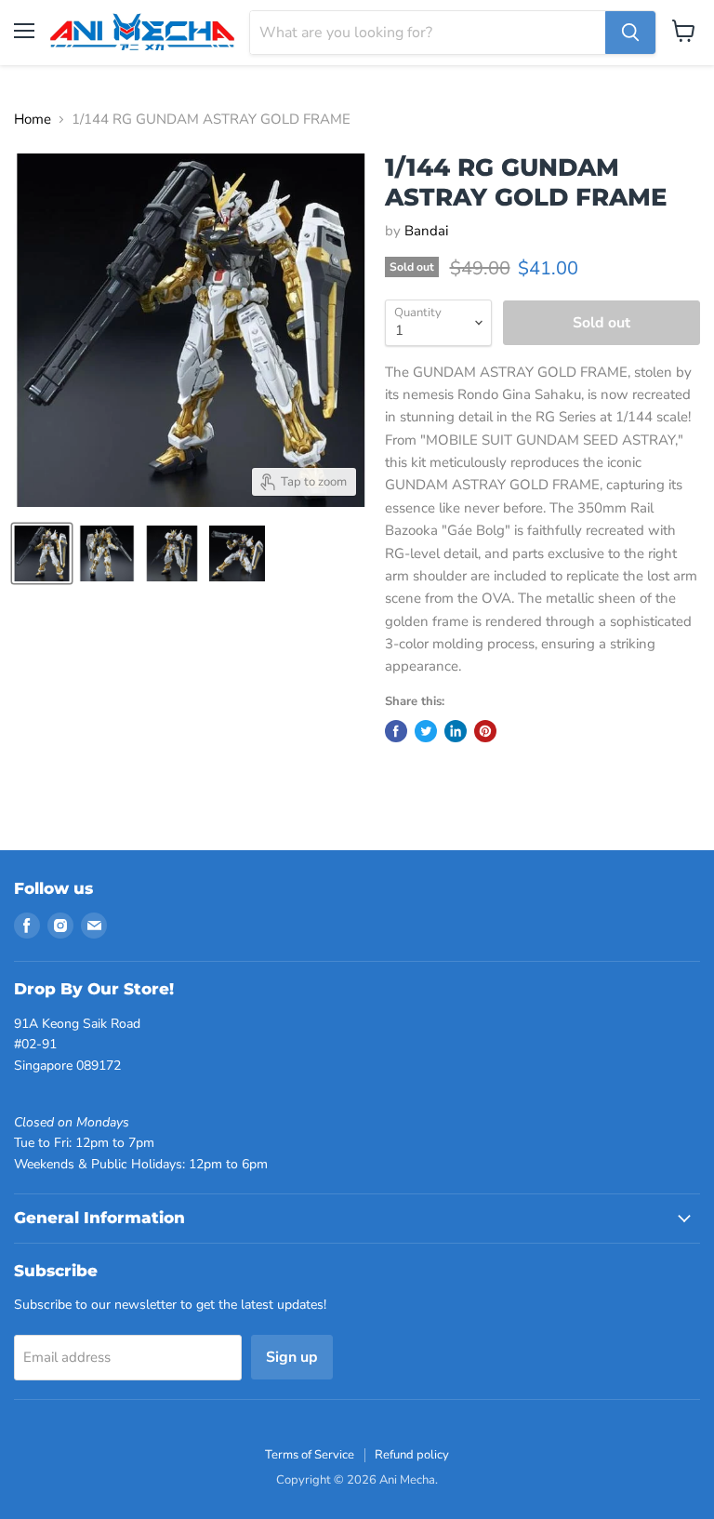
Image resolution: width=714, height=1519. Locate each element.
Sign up (292, 1357)
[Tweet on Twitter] (426, 731)
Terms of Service (309, 1454)
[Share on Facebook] (396, 731)
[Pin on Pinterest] (485, 731)
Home (32, 119)
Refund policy (412, 1454)
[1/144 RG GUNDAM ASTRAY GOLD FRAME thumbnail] (42, 553)
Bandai (426, 230)
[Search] (630, 32)
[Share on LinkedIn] (455, 731)
